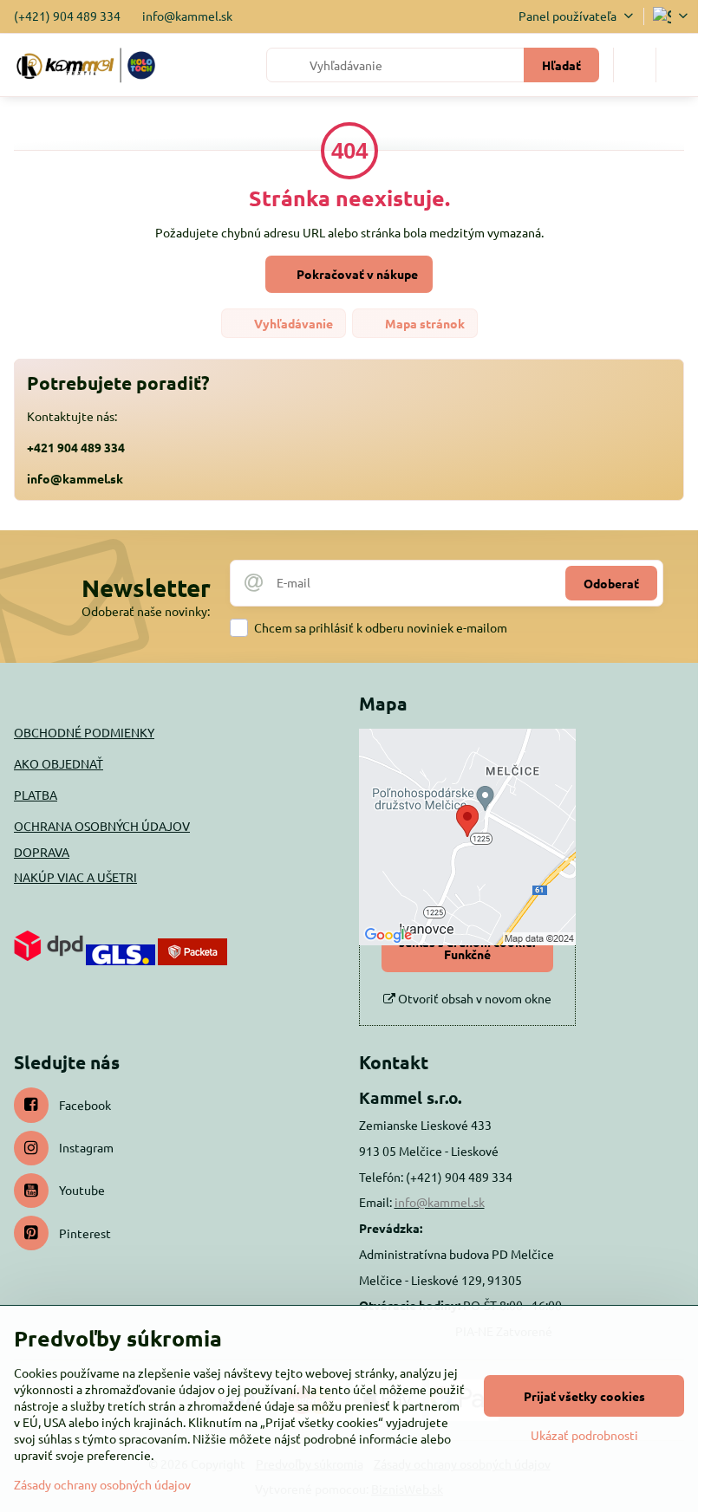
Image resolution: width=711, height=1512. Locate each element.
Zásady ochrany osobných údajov (102, 1484)
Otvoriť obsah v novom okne (473, 998)
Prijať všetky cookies (584, 1396)
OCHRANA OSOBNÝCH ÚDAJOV (102, 826)
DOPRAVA (41, 852)
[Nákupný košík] (635, 65)
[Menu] (677, 65)
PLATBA (35, 794)
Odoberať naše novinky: (146, 611)
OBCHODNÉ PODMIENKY (84, 732)
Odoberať (611, 583)
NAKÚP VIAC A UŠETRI (75, 877)
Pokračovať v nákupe (356, 274)
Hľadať (561, 65)
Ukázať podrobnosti (584, 1435)
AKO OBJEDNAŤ (58, 763)
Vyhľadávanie (292, 323)
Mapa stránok (423, 323)
